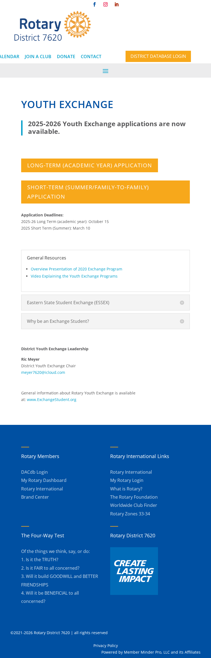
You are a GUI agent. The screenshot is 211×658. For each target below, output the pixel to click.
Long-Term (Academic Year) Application (89, 165)
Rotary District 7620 (132, 535)
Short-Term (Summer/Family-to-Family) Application (88, 191)
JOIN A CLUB (38, 56)
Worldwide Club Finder (133, 505)
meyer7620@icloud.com (43, 372)
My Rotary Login (126, 480)
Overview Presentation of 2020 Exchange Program (76, 269)
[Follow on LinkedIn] (116, 4)
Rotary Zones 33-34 (130, 514)
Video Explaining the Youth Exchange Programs (74, 276)
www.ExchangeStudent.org (51, 399)
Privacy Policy (105, 645)
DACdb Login (34, 472)
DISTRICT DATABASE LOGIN (158, 56)
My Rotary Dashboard (43, 480)
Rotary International (42, 489)
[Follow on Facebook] (94, 4)
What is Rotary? (126, 489)
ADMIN (16, 639)
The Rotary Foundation (134, 497)
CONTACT (91, 56)
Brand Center (35, 497)
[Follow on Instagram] (105, 4)
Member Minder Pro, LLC (147, 652)
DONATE (66, 56)
